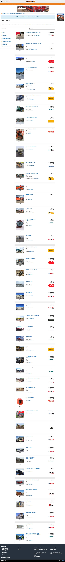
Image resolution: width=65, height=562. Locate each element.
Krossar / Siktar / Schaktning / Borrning (40, 549)
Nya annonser (10, 4)
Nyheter (20, 4)
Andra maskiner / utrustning (55, 552)
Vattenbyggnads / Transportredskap (56, 553)
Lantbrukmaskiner (37, 556)
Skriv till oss (4, 554)
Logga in (61, 4)
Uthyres (16, 4)
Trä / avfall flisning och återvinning (40, 552)
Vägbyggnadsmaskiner (38, 550)
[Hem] (2, 4)
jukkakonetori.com (6, 550)
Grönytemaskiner (53, 549)
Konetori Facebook (6, 557)
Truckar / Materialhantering (55, 550)
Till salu (5, 4)
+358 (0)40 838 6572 (6, 549)
